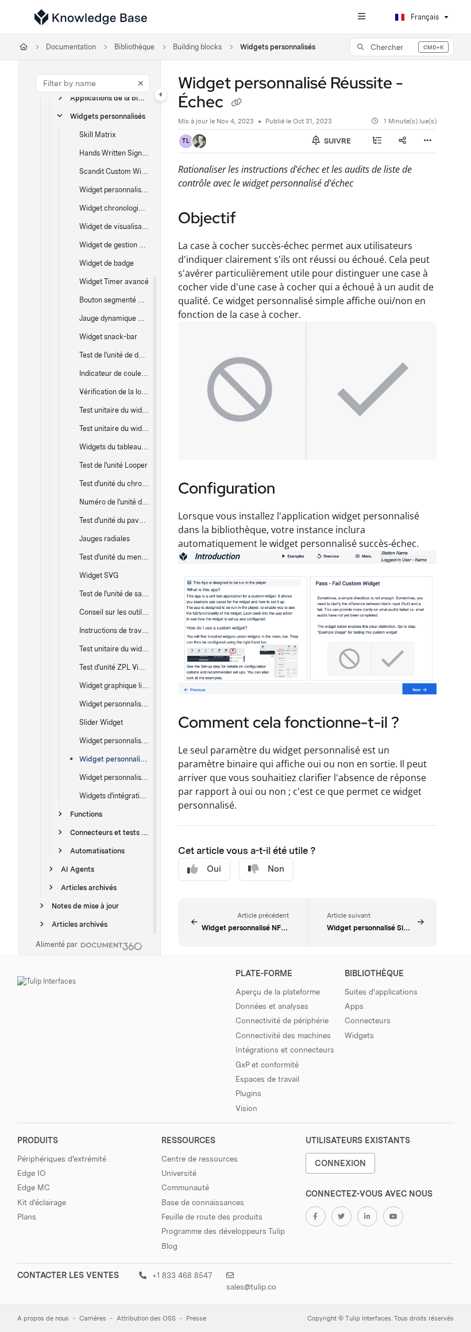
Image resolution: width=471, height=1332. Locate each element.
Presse (196, 1318)
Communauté (185, 1187)
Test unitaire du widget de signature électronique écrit (114, 648)
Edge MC (33, 1187)
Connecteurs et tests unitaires (109, 832)
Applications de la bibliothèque (109, 98)
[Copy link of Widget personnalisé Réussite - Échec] (236, 103)
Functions (86, 814)
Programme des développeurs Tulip (223, 1231)
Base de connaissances (202, 1202)
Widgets (359, 1035)
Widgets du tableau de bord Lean (114, 446)
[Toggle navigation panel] (161, 95)
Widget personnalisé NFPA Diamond (114, 740)
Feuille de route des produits (211, 1216)
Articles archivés (89, 887)
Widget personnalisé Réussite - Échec (114, 759)
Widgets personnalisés (277, 46)
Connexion (340, 1163)
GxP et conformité (267, 1064)
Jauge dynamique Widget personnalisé (114, 318)
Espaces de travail (267, 1079)
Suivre (336, 141)
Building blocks (197, 46)
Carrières (92, 1318)
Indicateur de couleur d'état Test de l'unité (114, 373)
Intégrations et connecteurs (284, 1049)
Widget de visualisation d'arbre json (114, 226)
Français (424, 17)
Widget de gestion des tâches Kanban (114, 244)
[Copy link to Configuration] (293, 489)
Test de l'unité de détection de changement (114, 355)
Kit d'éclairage (41, 1202)
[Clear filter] (141, 83)
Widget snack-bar (108, 336)
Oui (214, 869)
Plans (26, 1216)
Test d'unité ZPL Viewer (114, 667)
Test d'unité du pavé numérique (114, 520)
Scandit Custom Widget (114, 171)
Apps (354, 1006)
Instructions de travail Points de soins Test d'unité (114, 630)
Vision (246, 1108)
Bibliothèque (134, 46)
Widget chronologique (114, 208)
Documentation (71, 46)
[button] (402, 47)
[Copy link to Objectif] (254, 219)
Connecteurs (368, 1020)
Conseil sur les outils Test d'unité (114, 612)
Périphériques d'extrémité (61, 1158)
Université (178, 1173)
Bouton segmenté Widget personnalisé (114, 300)
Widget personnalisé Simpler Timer (114, 777)
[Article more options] (427, 141)
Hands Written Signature (114, 153)
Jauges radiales (104, 538)
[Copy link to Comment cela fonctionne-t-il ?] (417, 723)
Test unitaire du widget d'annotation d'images (114, 428)
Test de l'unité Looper (113, 465)
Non (276, 869)
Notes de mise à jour (85, 906)
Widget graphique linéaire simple (114, 685)
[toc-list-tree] (377, 141)
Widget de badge (106, 263)
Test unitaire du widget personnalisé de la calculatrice (114, 410)
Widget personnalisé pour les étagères (114, 704)
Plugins (248, 1093)
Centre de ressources (199, 1158)
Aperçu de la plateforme (277, 991)
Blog (169, 1246)
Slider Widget (101, 722)
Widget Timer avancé (114, 281)
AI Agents (77, 869)
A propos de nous (43, 1318)
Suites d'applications (381, 991)
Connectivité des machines (283, 1035)
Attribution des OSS (146, 1318)
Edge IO (31, 1173)
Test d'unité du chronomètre (114, 483)
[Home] (90, 17)
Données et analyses (271, 1006)
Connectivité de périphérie (282, 1020)
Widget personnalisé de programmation (114, 189)
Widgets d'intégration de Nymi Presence (114, 795)
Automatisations (97, 850)
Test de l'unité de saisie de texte (114, 593)
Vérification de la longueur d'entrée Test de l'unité (114, 391)
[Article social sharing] (402, 141)
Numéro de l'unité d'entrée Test (114, 502)
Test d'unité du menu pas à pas (114, 557)
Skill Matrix (97, 134)
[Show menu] (361, 17)
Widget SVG (98, 575)
